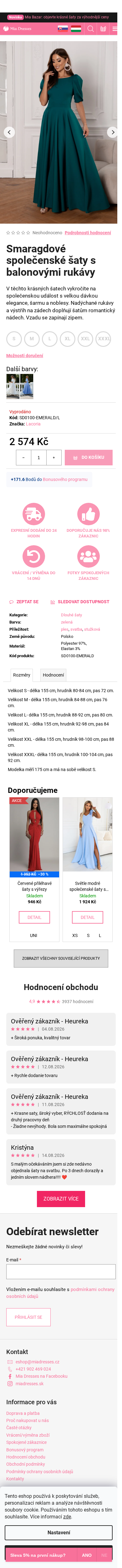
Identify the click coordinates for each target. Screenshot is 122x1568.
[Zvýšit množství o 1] (53, 457)
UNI (33, 935)
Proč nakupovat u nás (27, 1420)
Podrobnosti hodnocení (88, 232)
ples (65, 629)
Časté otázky (19, 1427)
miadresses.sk (29, 1383)
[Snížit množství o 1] (23, 457)
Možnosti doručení (24, 355)
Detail (35, 917)
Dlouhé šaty (71, 615)
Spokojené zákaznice (26, 1442)
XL (68, 339)
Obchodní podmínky (25, 1464)
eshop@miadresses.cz (37, 1361)
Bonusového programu (65, 479)
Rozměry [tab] (21, 674)
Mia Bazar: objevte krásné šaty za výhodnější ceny (59, 17)
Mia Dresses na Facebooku (42, 1376)
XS (75, 935)
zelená (67, 622)
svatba (76, 629)
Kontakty (15, 1478)
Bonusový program (24, 1449)
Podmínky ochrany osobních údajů (39, 1471)
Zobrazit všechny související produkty (61, 958)
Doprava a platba (23, 1413)
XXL (85, 339)
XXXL (104, 339)
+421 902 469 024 (33, 1369)
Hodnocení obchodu (61, 987)
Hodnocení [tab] (53, 674)
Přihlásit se (28, 1317)
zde (67, 1517)
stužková (92, 629)
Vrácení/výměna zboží (27, 1435)
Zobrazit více (61, 1199)
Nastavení (59, 1533)
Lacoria (33, 423)
